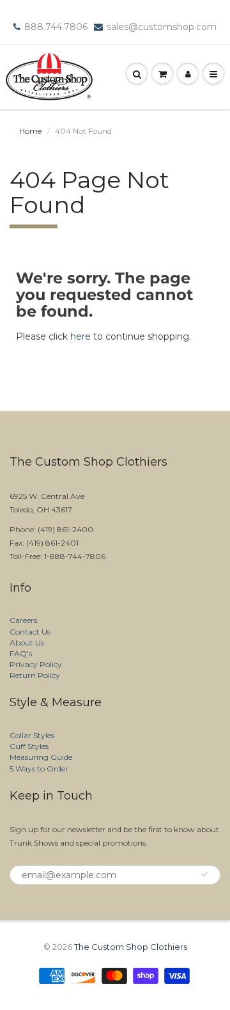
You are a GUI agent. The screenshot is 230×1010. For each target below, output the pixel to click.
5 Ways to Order (39, 768)
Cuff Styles (29, 746)
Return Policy (35, 675)
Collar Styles (32, 735)
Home (30, 131)
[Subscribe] (204, 874)
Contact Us (30, 631)
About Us (27, 642)
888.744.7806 (56, 27)
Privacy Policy (36, 664)
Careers (23, 620)
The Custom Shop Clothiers (130, 947)
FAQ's (21, 653)
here (80, 336)
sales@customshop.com (162, 27)
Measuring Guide (41, 757)
